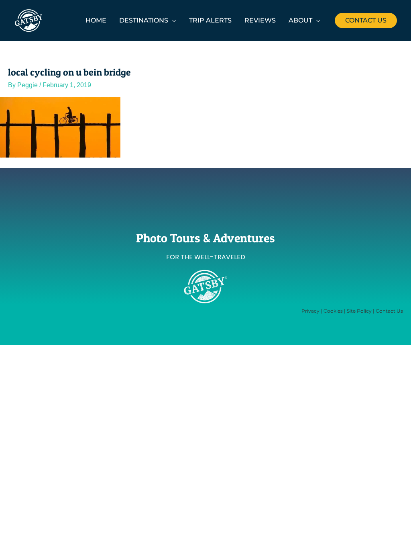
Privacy (310, 311)
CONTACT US (366, 20)
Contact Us (389, 311)
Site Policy (359, 311)
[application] (172, 20)
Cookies (333, 311)
